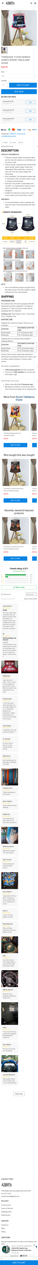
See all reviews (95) (19, 571)
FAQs (3, 1228)
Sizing (3, 1232)
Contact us (4, 1225)
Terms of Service (7, 1208)
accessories (21, 134)
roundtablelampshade (8, 136)
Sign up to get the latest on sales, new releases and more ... (18, 1243)
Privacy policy (6, 1205)
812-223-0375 (6, 1194)
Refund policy (6, 1215)
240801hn (12, 134)
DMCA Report (14, 1256)
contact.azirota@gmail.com (10, 1196)
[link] (6, 1249)
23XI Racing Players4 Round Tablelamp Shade (12, 434)
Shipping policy (6, 1212)
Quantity (4, 81)
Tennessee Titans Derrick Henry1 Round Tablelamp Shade (14, 490)
